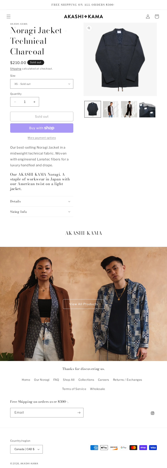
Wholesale (97, 389)
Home (26, 379)
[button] (8, 16)
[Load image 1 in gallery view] (93, 109)
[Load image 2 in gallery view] (111, 109)
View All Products (83, 304)
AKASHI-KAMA (29, 463)
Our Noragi (41, 379)
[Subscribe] (78, 412)
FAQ (56, 379)
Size (13, 75)
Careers (103, 379)
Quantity (16, 93)
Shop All (69, 379)
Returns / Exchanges (127, 379)
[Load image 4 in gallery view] (147, 109)
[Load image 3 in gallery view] (129, 109)
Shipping (15, 68)
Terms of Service (74, 389)
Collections (86, 379)
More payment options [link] (42, 137)
